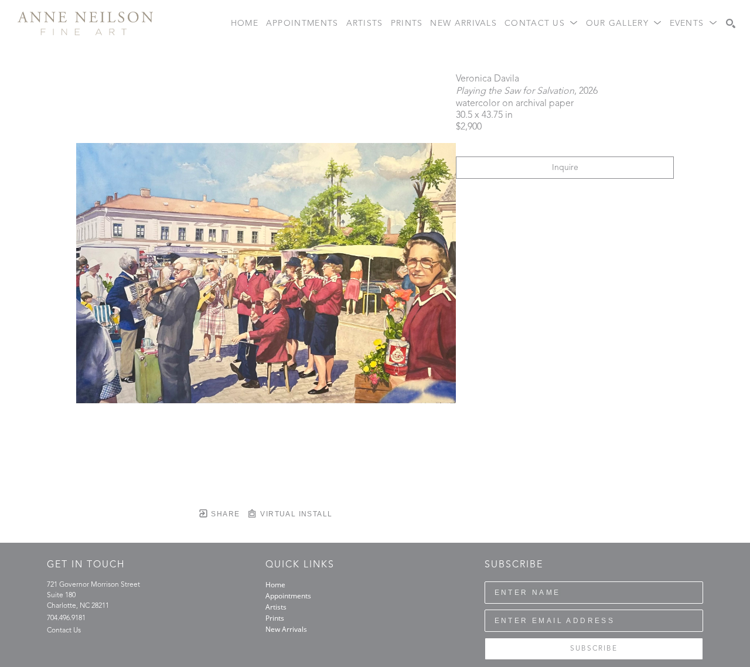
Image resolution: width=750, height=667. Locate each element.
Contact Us (64, 630)
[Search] (730, 23)
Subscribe (594, 648)
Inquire (565, 168)
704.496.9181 (66, 618)
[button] (541, 24)
